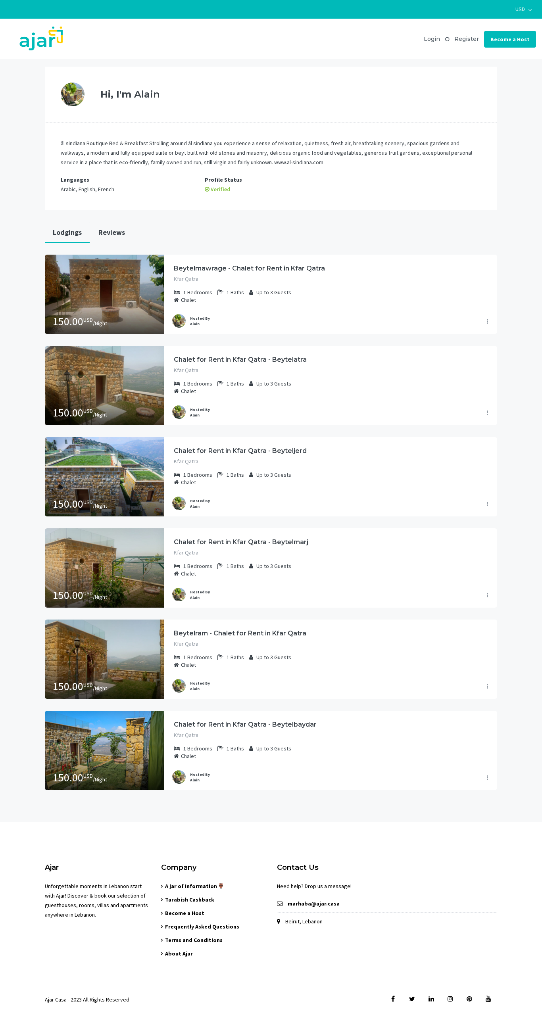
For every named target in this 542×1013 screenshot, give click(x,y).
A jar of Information (191, 886)
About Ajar (179, 953)
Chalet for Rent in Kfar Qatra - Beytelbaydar (245, 724)
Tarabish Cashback (189, 899)
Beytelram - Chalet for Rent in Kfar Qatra (240, 633)
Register (466, 38)
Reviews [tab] (111, 232)
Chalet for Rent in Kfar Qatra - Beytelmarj (241, 542)
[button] (523, 9)
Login (432, 38)
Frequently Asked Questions (202, 926)
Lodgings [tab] (67, 232)
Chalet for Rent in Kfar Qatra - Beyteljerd (240, 451)
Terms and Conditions (194, 940)
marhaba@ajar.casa (314, 903)
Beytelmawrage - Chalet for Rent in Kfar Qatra (249, 268)
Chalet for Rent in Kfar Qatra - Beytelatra (240, 359)
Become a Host (510, 39)
